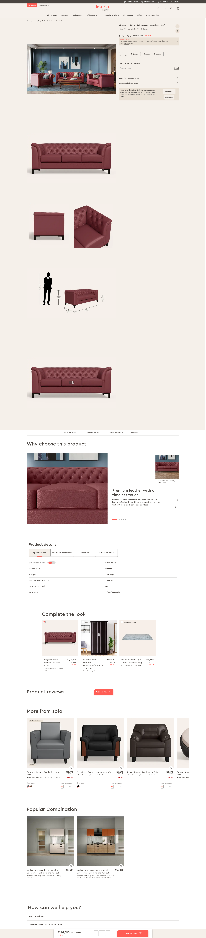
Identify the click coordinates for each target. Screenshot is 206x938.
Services (176, 1)
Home (29, 21)
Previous (176, 506)
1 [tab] (114, 519)
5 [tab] (125, 519)
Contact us (164, 1)
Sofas (34, 21)
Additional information (62, 553)
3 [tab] (121, 519)
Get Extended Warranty (128, 83)
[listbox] (154, 54)
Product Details (93, 432)
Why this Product (71, 432)
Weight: (32, 575)
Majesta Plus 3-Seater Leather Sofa (52, 663)
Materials (85, 553)
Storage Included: (37, 586)
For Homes (32, 5)
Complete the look (115, 432)
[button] (71, 69)
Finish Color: (34, 569)
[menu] (103, 15)
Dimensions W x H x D (38, 563)
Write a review (103, 692)
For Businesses (44, 5)
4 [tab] (123, 519)
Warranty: (33, 592)
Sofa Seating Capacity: (39, 580)
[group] (146, 54)
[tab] (73, 433)
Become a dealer (132, 1)
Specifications (39, 553)
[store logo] (102, 8)
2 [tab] (119, 519)
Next (176, 499)
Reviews (134, 432)
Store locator (149, 1)
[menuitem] (52, 15)
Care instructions (106, 553)
